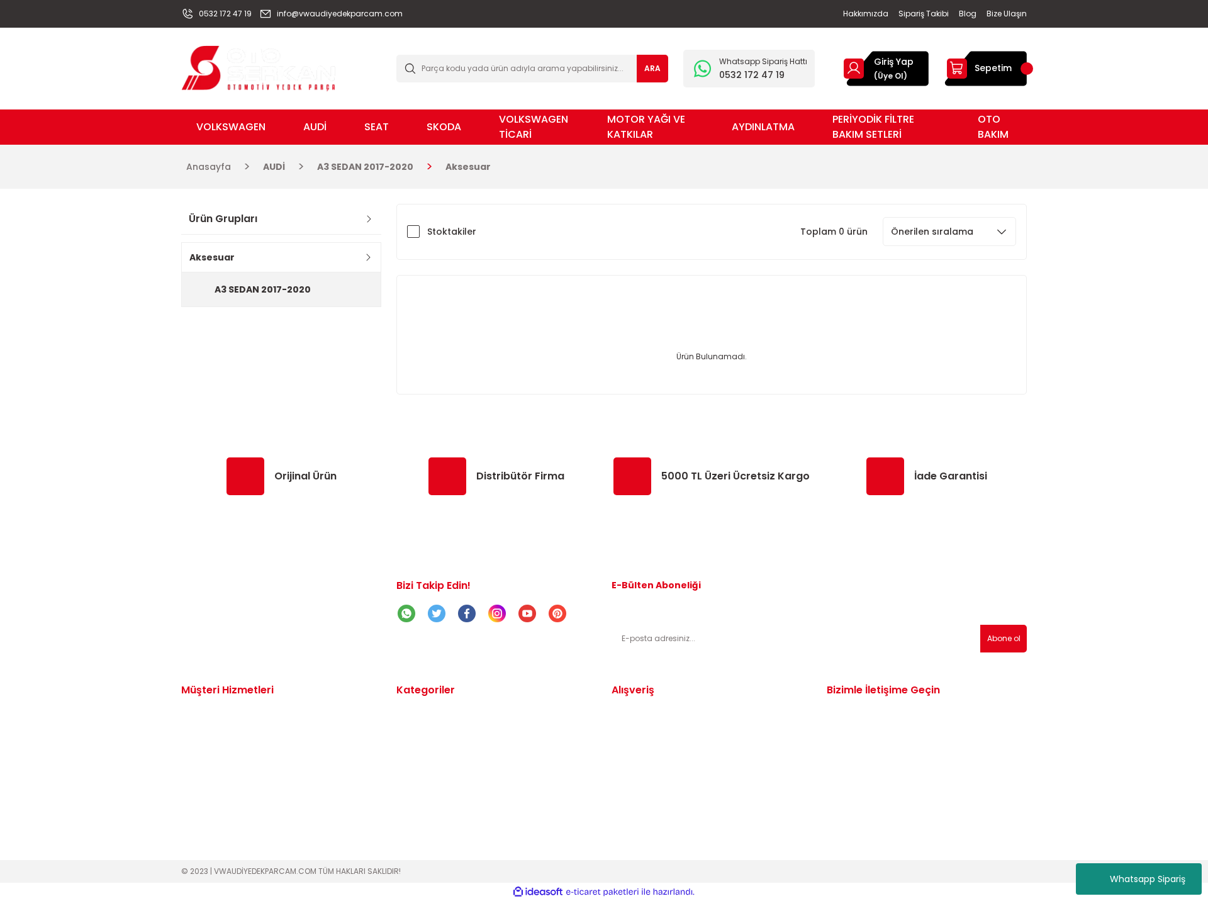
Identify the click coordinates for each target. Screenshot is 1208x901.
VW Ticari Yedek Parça (447, 780)
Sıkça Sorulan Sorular (661, 764)
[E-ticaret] (602, 892)
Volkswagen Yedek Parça (454, 714)
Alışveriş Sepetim (219, 780)
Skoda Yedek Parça (440, 764)
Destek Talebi (212, 747)
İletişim (197, 714)
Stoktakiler (451, 231)
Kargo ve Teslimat (223, 764)
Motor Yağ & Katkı (437, 796)
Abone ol (1004, 638)
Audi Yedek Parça (436, 731)
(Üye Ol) (890, 75)
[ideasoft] (538, 892)
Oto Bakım (420, 813)
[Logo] (258, 67)
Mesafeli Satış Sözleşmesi (669, 714)
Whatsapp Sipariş (1147, 879)
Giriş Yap (894, 61)
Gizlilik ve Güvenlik (653, 731)
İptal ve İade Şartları (659, 747)
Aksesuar (468, 166)
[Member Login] (853, 68)
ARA (652, 68)
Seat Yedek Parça (436, 747)
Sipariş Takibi (210, 731)
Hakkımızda (208, 796)
